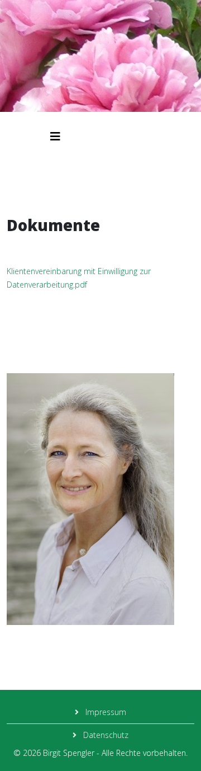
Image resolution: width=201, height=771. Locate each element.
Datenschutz (104, 735)
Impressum (104, 712)
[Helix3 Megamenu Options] (55, 136)
